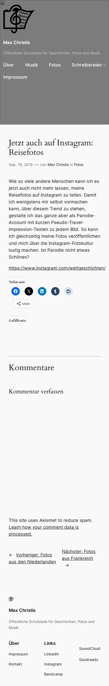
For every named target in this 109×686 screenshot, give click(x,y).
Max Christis (16, 42)
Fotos (78, 164)
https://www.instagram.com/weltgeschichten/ (57, 268)
